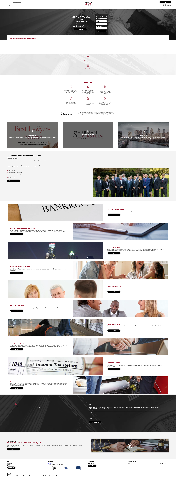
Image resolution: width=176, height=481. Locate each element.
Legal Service (99, 26)
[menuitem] (73, 8)
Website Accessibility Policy (100, 478)
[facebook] (88, 468)
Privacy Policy (74, 478)
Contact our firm (149, 45)
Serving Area (50, 463)
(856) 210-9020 (167, 6)
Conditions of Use (87, 478)
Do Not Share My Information (80, 478)
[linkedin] (90, 468)
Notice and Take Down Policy (92, 478)
